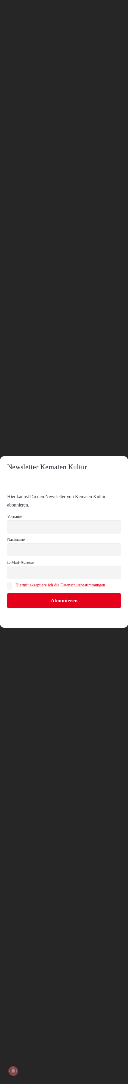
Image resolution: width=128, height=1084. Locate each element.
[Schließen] (120, 7)
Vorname (14, 516)
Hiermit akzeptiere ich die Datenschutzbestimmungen (60, 585)
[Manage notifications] (13, 1071)
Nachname (16, 539)
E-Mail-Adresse (20, 562)
